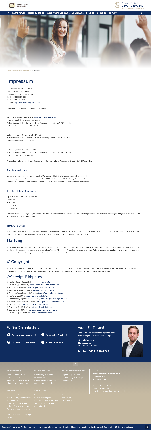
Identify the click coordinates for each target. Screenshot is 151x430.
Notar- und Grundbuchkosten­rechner (19, 410)
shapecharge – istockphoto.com (43, 310)
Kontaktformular (53, 342)
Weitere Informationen (124, 427)
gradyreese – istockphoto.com (38, 296)
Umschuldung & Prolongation (74, 377)
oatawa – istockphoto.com (42, 307)
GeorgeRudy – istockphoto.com (51, 293)
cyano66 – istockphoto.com (42, 282)
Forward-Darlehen (69, 380)
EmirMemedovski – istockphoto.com (44, 284)
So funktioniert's (41, 394)
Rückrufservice (40, 406)
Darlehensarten (13, 377)
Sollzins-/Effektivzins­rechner (18, 406)
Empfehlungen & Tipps (16, 374)
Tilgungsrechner (14, 400)
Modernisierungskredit (43, 383)
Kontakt (65, 394)
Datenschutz (67, 400)
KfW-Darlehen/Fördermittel (18, 380)
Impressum (66, 397)
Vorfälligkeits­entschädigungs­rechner (19, 416)
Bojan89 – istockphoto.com (43, 290)
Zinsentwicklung (68, 383)
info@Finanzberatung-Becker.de (26, 102)
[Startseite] (9, 13)
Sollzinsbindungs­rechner (17, 403)
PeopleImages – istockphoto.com (40, 287)
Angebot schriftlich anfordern (46, 400)
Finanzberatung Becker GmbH (18, 70)
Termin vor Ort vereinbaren (24, 342)
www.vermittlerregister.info (45, 117)
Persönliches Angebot (55, 335)
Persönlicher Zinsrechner (23, 335)
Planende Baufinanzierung (18, 383)
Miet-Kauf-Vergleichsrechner (19, 397)
